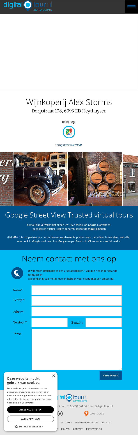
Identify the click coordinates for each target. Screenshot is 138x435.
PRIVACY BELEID (94, 429)
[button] (30, 426)
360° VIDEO (107, 422)
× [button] (53, 375)
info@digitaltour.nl (101, 406)
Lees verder (28, 402)
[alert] (31, 401)
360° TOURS (66, 422)
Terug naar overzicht (69, 145)
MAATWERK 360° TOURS (86, 422)
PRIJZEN (65, 429)
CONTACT (78, 429)
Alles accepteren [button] (30, 409)
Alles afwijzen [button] (30, 418)
